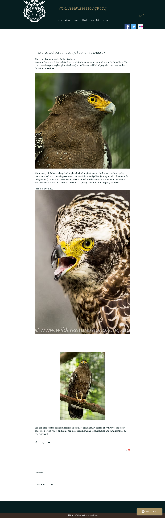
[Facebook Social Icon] (127, 26)
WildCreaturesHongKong (82, 8)
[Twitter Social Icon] (133, 26)
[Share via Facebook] (36, 442)
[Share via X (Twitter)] (42, 442)
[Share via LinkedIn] (48, 442)
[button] (142, 16)
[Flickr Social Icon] (140, 26)
